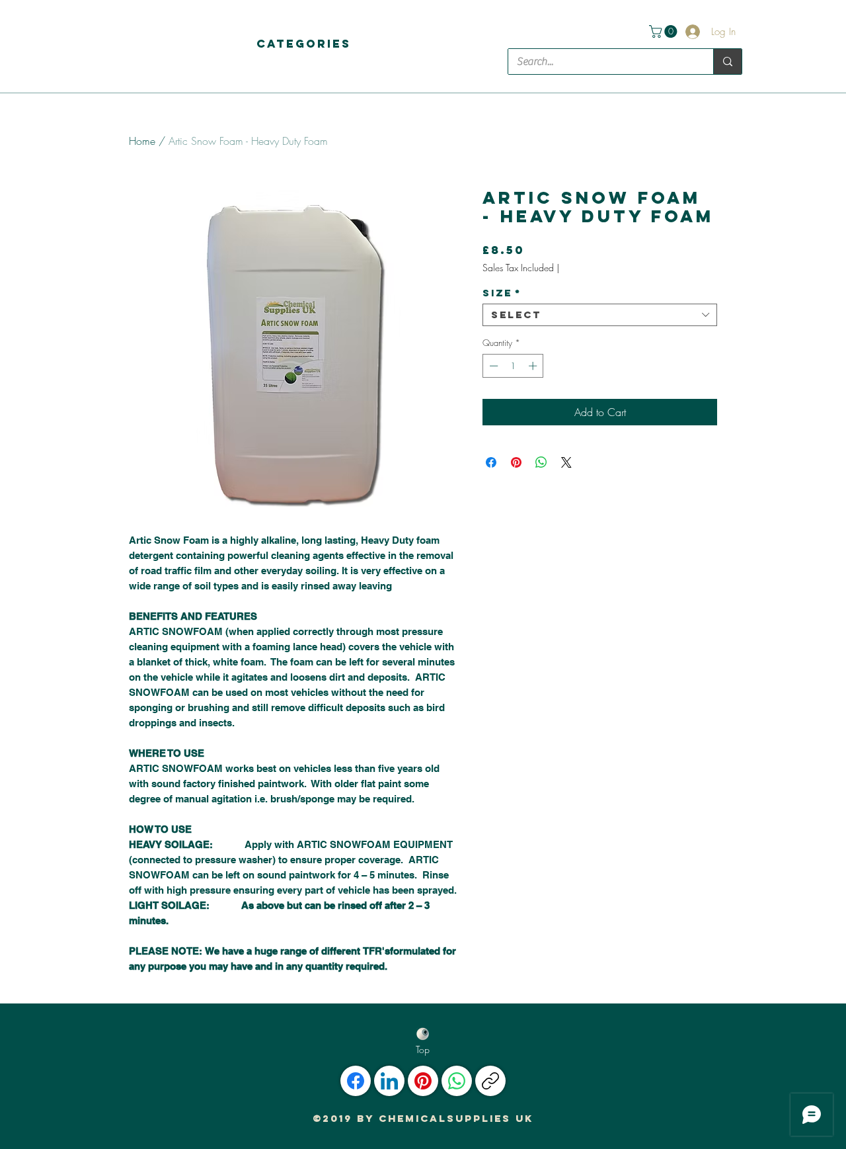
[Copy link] (490, 1081)
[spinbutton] (513, 366)
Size (501, 293)
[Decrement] (492, 366)
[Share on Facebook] (491, 462)
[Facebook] (355, 1081)
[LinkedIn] (389, 1081)
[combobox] (599, 315)
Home (142, 141)
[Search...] (727, 61)
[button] (304, 43)
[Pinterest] (423, 1081)
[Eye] (423, 1034)
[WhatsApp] (457, 1081)
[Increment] (534, 366)
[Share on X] (566, 462)
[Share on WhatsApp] (541, 462)
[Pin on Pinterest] (516, 462)
